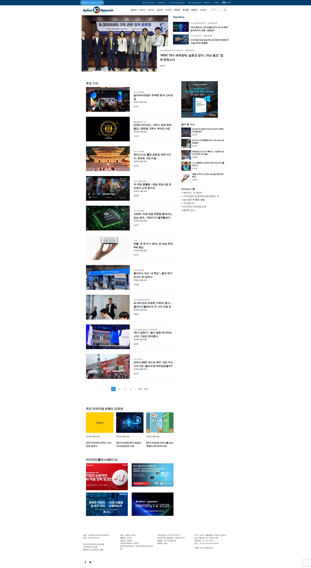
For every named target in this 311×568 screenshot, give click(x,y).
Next (146, 389)
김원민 (194, 10)
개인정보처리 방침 (90, 547)
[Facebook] (85, 562)
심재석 (134, 10)
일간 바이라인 (150, 3)
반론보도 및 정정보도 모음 (93, 550)
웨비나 (208, 3)
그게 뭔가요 (189, 203)
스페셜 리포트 (195, 3)
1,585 (140, 389)
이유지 (142, 10)
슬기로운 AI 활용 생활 (193, 199)
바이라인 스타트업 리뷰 (194, 206)
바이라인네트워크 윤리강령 (93, 544)
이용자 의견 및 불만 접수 (203, 548)
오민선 (203, 10)
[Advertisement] (203, 240)
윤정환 (186, 10)
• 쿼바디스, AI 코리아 (191, 192)
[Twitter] (90, 562)
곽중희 (177, 10)
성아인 (151, 10)
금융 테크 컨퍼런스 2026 (92, 3)
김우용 (160, 10)
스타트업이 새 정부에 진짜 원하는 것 (201, 196)
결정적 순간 (189, 210)
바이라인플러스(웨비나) (102, 459)
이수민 (168, 10)
